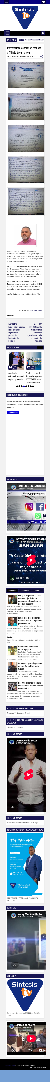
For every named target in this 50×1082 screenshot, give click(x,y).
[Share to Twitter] (18, 353)
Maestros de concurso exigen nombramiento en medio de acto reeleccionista (30, 685)
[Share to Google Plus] (21, 353)
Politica (16, 56)
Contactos (11, 637)
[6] (28, 386)
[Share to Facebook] (15, 353)
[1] (17, 386)
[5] (26, 386)
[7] (31, 386)
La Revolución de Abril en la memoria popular (28, 648)
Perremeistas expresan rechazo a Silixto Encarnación (24, 50)
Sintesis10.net (9, 1065)
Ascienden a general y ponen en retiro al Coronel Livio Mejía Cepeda (30, 666)
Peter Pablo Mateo (36, 310)
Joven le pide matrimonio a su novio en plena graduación (16, 376)
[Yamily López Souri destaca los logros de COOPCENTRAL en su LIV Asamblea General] (34, 361)
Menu (6, 2)
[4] (24, 386)
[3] (22, 386)
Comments (25, 590)
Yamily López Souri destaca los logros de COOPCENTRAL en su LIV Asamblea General (34, 378)
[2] (19, 386)
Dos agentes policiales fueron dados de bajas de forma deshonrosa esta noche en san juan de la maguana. (29, 599)
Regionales (24, 56)
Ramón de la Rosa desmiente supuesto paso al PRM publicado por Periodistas (30, 620)
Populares (12, 590)
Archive (37, 590)
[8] (33, 386)
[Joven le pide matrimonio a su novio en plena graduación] (16, 361)
